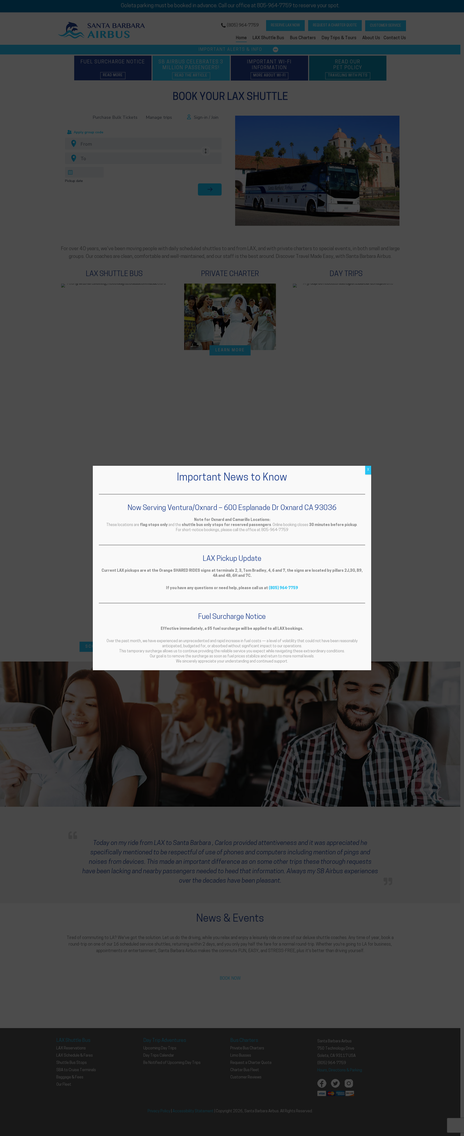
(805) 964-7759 (283, 588)
